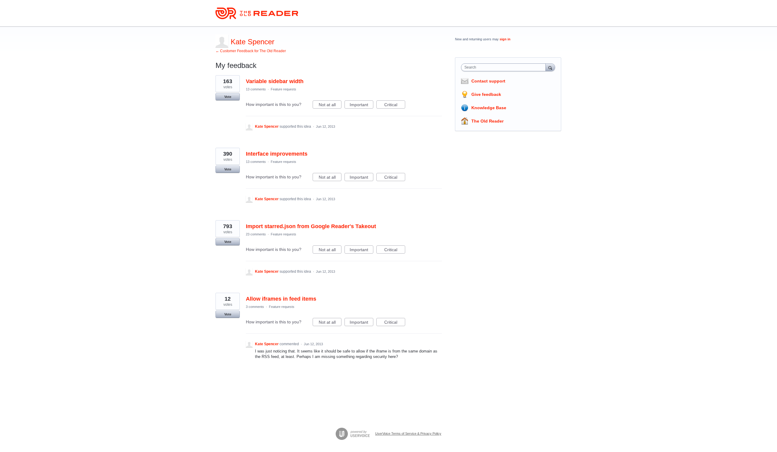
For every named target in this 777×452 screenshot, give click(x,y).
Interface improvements (276, 154)
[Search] (550, 67)
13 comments (256, 89)
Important (361, 105)
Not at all (330, 105)
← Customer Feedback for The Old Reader (250, 51)
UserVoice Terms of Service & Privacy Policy (408, 433)
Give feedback (486, 94)
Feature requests (283, 89)
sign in (505, 39)
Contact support (488, 81)
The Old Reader (487, 121)
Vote (227, 97)
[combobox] (505, 67)
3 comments (255, 307)
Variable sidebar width (275, 81)
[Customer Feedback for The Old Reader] (256, 13)
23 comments (256, 234)
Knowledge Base (488, 107)
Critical (394, 105)
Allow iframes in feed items (281, 299)
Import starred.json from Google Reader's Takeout (311, 226)
